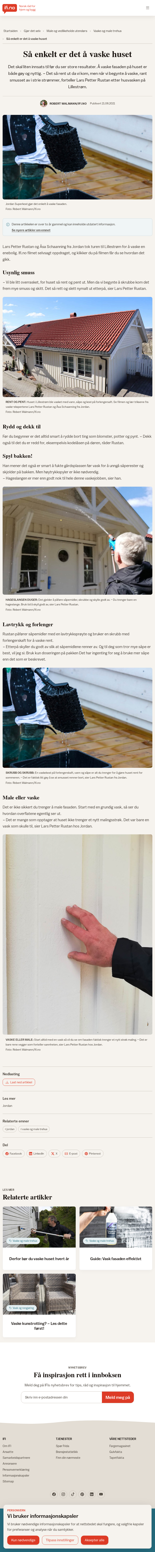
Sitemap (8, 1481)
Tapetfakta (116, 1457)
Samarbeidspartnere (16, 1457)
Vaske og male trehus (107, 31)
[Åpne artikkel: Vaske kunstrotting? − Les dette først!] (39, 1294)
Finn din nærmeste (68, 1457)
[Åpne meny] (148, 8)
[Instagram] (63, 1494)
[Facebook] (54, 1494)
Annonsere (10, 1463)
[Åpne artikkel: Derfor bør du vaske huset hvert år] (39, 1227)
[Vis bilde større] (78, 157)
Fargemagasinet (120, 1446)
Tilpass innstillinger (60, 1540)
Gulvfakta (115, 1451)
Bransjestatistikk (67, 1451)
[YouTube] (101, 1494)
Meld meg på (118, 1397)
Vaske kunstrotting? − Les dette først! (39, 1326)
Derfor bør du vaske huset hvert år (39, 1258)
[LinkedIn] (91, 1494)
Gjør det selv (32, 31)
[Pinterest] (82, 1494)
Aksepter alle (94, 1540)
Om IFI (7, 1446)
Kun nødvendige (23, 1540)
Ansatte (8, 1451)
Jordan (7, 1105)
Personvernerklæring (16, 1469)
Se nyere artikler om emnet (31, 230)
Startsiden (10, 31)
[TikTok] (73, 1494)
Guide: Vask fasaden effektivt (115, 1258)
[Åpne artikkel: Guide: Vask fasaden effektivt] (116, 1227)
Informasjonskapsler (16, 1475)
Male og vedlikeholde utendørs (67, 31)
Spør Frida (62, 1446)
